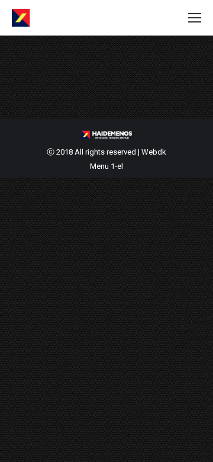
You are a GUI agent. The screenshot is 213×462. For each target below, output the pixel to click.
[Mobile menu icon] (194, 17)
